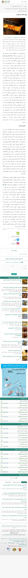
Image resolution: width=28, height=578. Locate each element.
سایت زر (7, 529)
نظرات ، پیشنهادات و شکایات (7, 525)
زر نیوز (25, 6)
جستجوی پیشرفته (15, 526)
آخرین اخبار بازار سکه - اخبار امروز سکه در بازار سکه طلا (16, 8)
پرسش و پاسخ (8, 526)
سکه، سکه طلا (22, 254)
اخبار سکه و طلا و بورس (16, 6)
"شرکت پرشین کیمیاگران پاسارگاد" (13, 545)
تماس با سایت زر (17, 525)
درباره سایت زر (23, 525)
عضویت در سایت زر (22, 526)
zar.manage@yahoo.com (7, 534)
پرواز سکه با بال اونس (23, 11)
